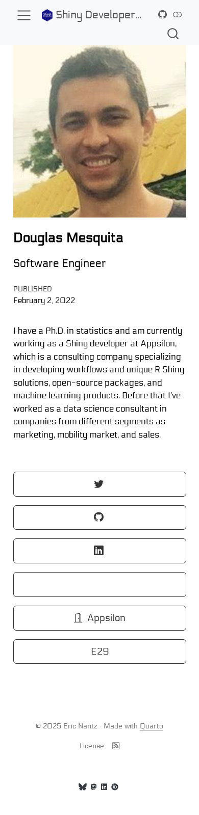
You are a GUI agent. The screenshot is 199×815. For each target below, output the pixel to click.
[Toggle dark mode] (177, 15)
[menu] (24, 15)
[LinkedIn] (104, 787)
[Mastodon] (94, 787)
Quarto (151, 726)
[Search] (173, 33)
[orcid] (114, 787)
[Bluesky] (83, 787)
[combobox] (173, 33)
